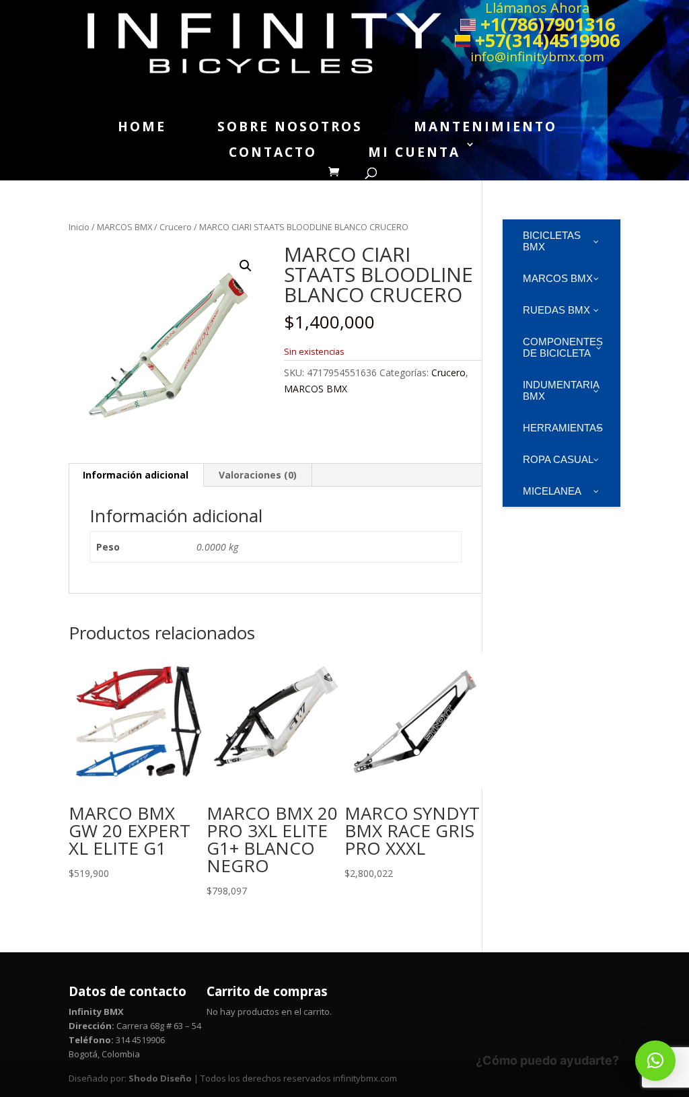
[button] (245, 266)
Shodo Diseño (160, 1078)
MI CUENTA (414, 152)
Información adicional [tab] (135, 474)
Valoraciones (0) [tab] (258, 474)
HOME (142, 126)
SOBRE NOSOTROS (290, 126)
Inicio (79, 227)
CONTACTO (273, 152)
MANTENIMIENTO (485, 126)
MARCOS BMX (124, 227)
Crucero (175, 227)
